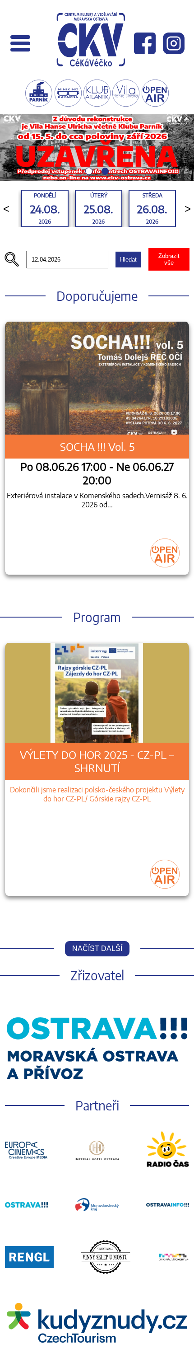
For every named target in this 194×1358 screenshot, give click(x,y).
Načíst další (97, 948)
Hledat (128, 259)
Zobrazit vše (169, 259)
